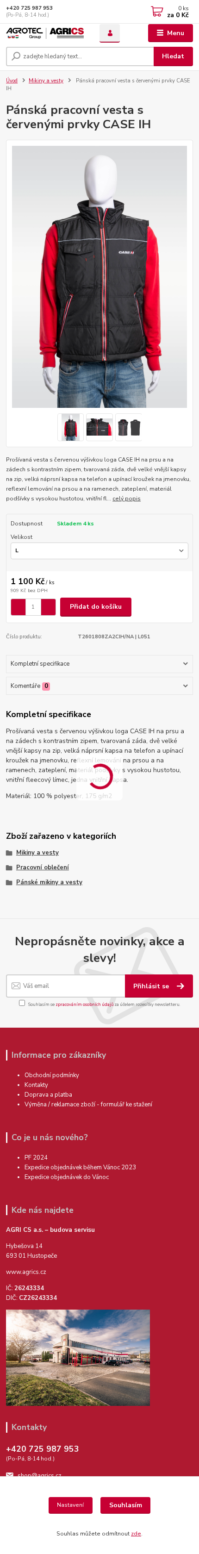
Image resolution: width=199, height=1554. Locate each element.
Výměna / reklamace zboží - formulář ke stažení (88, 1104)
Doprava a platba (48, 1095)
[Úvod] (45, 33)
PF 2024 (36, 1158)
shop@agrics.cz (40, 1476)
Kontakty (36, 1085)
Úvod (12, 80)
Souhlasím (125, 1505)
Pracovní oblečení (42, 867)
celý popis (126, 498)
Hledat (173, 56)
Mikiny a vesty (46, 80)
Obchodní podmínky (52, 1075)
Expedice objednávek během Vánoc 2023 (80, 1167)
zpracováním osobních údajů (84, 1004)
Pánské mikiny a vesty (49, 882)
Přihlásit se (152, 986)
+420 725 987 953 (29, 8)
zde (136, 1533)
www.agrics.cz (26, 1272)
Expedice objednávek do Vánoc (67, 1177)
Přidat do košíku (96, 606)
